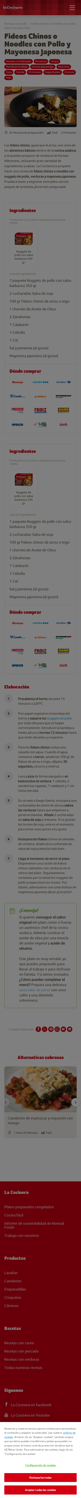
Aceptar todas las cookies (40, 1490)
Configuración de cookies (40, 1465)
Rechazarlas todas (40, 1477)
